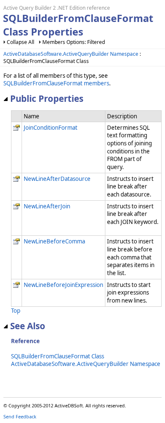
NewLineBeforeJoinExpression (63, 285)
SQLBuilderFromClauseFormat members (56, 83)
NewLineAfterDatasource (57, 179)
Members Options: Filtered (73, 42)
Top (15, 310)
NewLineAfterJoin (47, 206)
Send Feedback (19, 416)
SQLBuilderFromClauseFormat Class (57, 356)
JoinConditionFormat (50, 127)
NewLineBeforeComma (54, 241)
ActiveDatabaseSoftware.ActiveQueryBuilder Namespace (70, 53)
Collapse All (20, 42)
